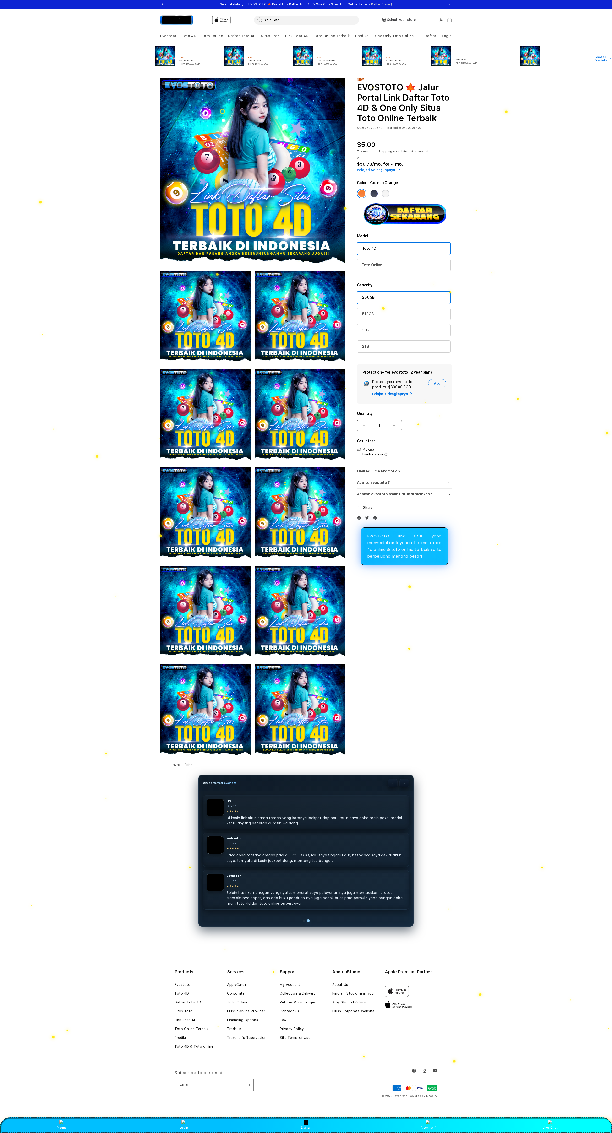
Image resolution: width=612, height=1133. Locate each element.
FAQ (283, 1020)
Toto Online (372, 265)
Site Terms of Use (295, 1038)
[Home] (176, 20)
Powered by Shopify (422, 1096)
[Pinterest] (376, 518)
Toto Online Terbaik (191, 1029)
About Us (340, 985)
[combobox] (306, 20)
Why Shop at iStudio (349, 1002)
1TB (365, 330)
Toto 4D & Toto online (194, 1046)
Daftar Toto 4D (188, 1002)
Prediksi (181, 1038)
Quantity (365, 413)
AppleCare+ (237, 985)
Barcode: (394, 128)
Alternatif (428, 1127)
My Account (290, 985)
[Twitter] (368, 518)
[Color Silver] (385, 193)
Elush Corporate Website (353, 1011)
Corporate (236, 993)
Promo (62, 1127)
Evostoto (183, 985)
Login (184, 1127)
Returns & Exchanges (298, 1002)
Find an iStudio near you (353, 993)
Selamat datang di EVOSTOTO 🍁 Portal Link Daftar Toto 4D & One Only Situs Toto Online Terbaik (306, 4)
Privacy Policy (292, 1029)
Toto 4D (369, 248)
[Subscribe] (248, 1085)
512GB (368, 314)
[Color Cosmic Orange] (361, 193)
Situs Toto (184, 1011)
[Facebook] (360, 518)
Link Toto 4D (186, 1020)
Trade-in (234, 1029)
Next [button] (449, 4)
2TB (365, 346)
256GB (368, 297)
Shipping (386, 151)
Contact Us (289, 1011)
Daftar (306, 1127)
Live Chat (550, 1127)
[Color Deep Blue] (374, 193)
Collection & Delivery (298, 993)
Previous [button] (162, 4)
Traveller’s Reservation (247, 1038)
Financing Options (242, 1020)
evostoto (401, 1096)
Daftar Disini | (381, 4)
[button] (168, 36)
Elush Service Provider (246, 1011)
